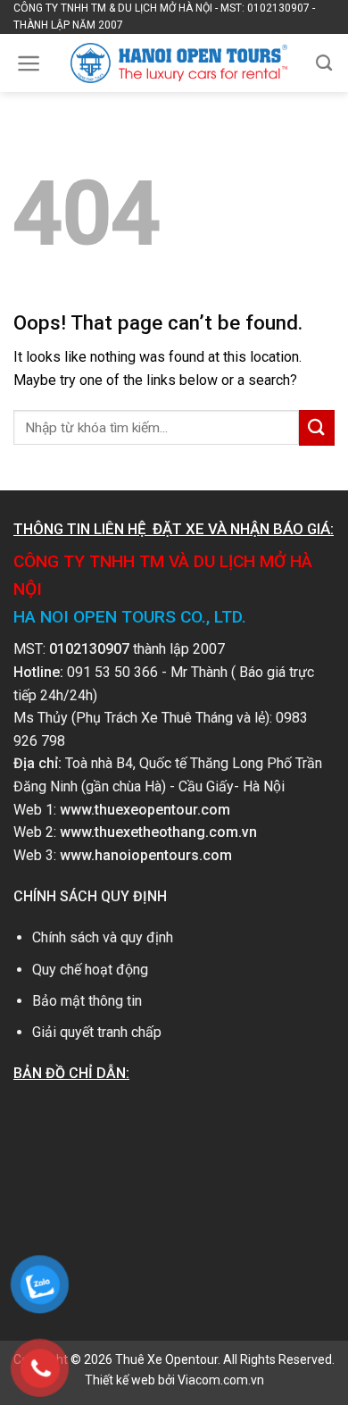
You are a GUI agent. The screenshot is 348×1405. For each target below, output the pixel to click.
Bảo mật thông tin (87, 1000)
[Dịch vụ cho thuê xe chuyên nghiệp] (179, 63)
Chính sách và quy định (102, 937)
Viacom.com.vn (221, 1380)
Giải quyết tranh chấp (97, 1032)
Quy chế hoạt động (90, 969)
